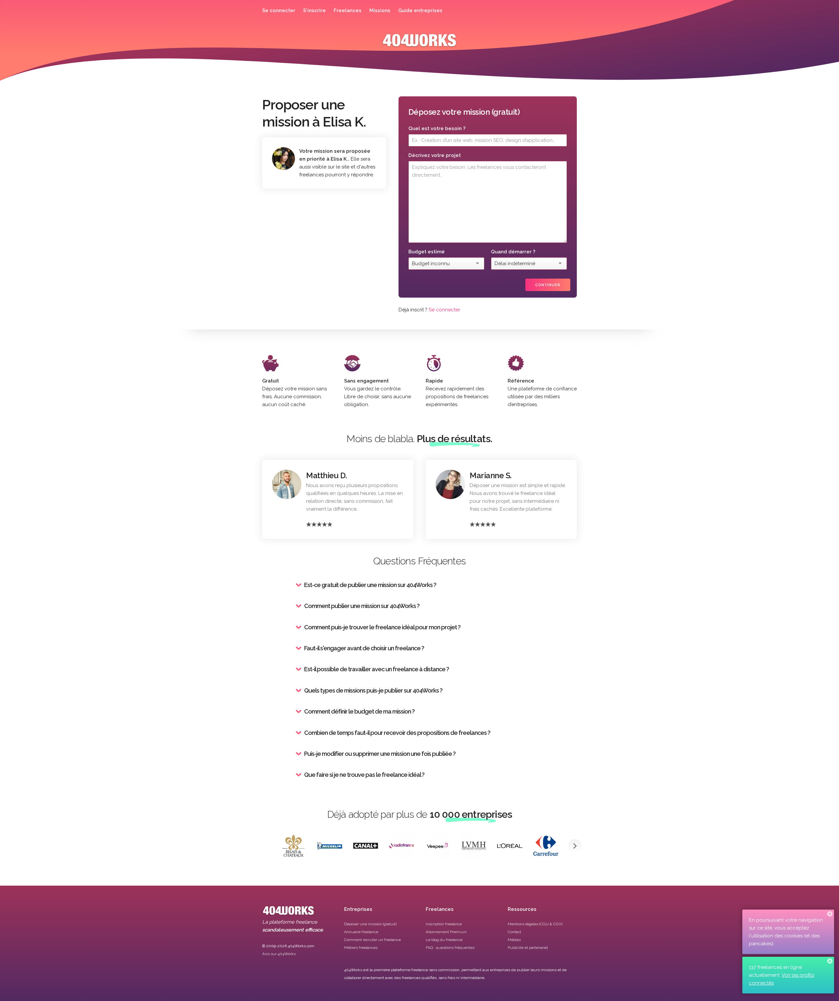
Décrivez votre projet (434, 155)
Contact (514, 932)
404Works (419, 45)
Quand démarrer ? (513, 252)
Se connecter (278, 10)
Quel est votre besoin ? (436, 128)
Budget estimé (426, 252)
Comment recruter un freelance (372, 939)
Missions (379, 10)
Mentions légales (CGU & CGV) (535, 924)
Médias (514, 939)
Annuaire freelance (361, 932)
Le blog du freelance (444, 939)
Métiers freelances (361, 947)
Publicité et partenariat (528, 947)
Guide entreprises (420, 10)
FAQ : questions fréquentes (450, 947)
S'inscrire (314, 10)
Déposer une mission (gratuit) (370, 924)
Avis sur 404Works (279, 954)
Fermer (829, 913)
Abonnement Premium (446, 932)
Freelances (347, 10)
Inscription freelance (444, 924)
